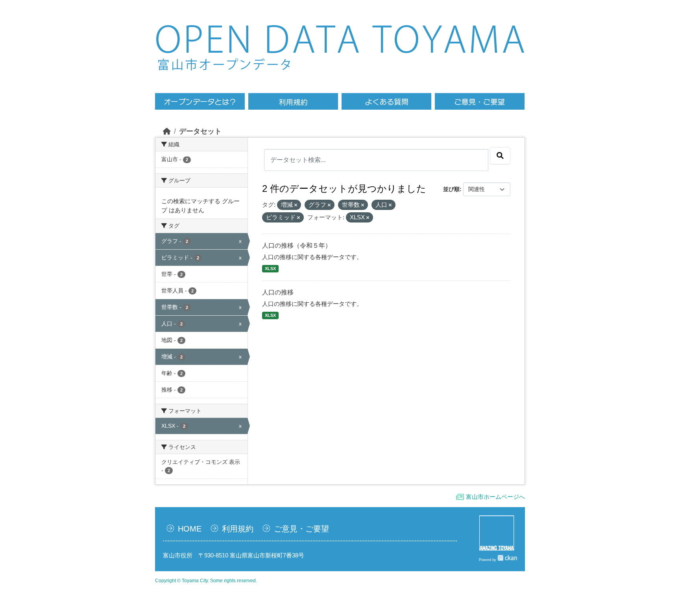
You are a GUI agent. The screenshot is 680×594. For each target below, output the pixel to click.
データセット (200, 131)
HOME (189, 528)
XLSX (270, 268)
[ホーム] (167, 131)
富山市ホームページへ (495, 496)
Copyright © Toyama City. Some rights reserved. (206, 580)
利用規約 (237, 528)
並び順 (451, 189)
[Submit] (500, 155)
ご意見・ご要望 (301, 528)
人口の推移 (278, 292)
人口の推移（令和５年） (296, 245)
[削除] (295, 205)
